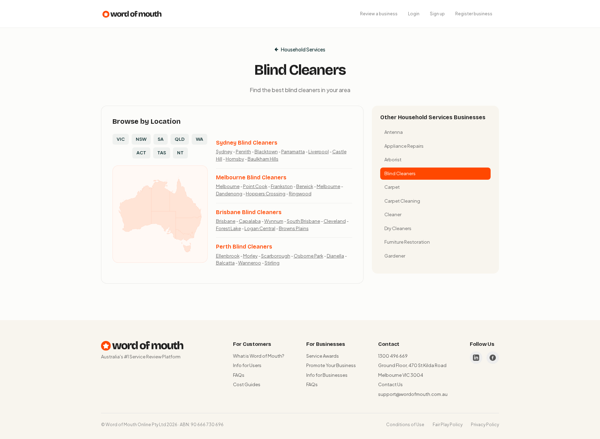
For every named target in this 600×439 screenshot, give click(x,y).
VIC (121, 139)
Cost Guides (246, 384)
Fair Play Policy (447, 424)
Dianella (335, 256)
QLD (180, 139)
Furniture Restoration (407, 242)
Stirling (272, 263)
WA (199, 139)
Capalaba (250, 221)
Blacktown (266, 151)
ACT (141, 152)
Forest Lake (228, 228)
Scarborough (275, 256)
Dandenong (229, 193)
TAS (161, 152)
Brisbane (225, 221)
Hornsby (235, 159)
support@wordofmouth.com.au (413, 394)
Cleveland (335, 221)
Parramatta (293, 151)
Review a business (379, 13)
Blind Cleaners (400, 173)
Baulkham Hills (263, 159)
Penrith (243, 151)
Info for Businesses (327, 375)
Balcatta (225, 263)
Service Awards (322, 356)
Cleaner (392, 214)
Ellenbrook (228, 256)
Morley (250, 256)
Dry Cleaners (397, 228)
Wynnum (273, 221)
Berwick (304, 186)
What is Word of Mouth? (258, 356)
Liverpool (318, 151)
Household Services (303, 49)
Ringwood (300, 193)
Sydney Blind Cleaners (246, 142)
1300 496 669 (393, 356)
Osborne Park (308, 256)
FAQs (238, 375)
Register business (473, 13)
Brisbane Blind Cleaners (249, 212)
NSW (141, 139)
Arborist (392, 159)
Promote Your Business (331, 365)
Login (413, 13)
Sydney (224, 151)
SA (161, 139)
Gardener (394, 256)
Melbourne (228, 186)
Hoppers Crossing (265, 193)
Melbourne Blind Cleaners (251, 177)
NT (180, 152)
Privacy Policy (485, 424)
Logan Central (259, 228)
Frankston (282, 186)
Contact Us (390, 384)
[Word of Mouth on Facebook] (492, 357)
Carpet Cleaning (402, 201)
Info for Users (247, 365)
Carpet (392, 187)
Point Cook (255, 186)
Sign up (437, 13)
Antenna (393, 132)
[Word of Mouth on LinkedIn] (476, 357)
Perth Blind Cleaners (244, 246)
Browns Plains (294, 228)
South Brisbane (303, 221)
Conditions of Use (405, 424)
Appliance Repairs (404, 146)
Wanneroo (249, 263)
